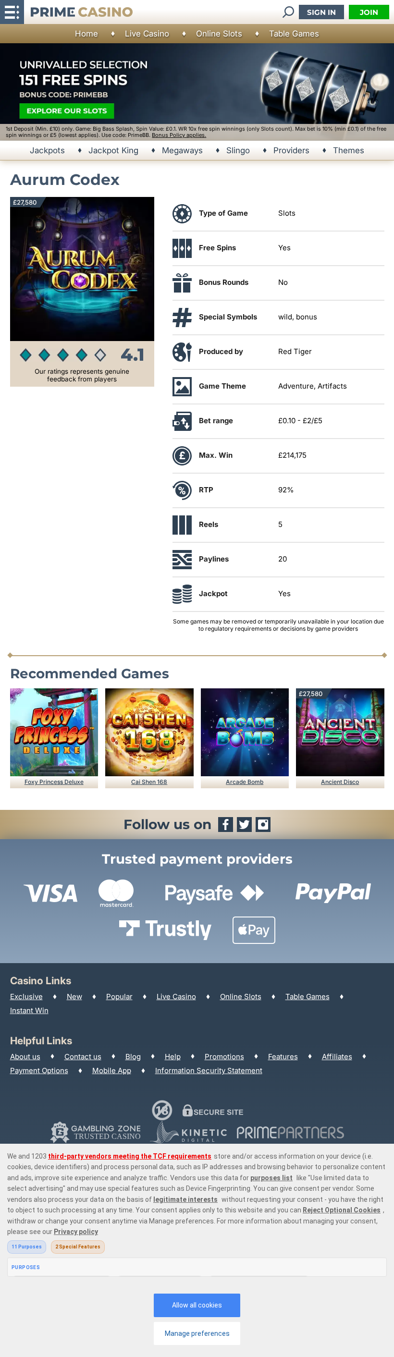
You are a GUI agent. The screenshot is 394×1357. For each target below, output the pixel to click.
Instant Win (29, 1010)
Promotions (224, 1056)
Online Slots (219, 33)
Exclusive (26, 996)
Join (369, 12)
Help (173, 1056)
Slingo (238, 150)
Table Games (294, 33)
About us (25, 1056)
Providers (291, 150)
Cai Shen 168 (149, 781)
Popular (119, 996)
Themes (348, 150)
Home (86, 33)
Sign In (321, 12)
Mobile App (111, 1070)
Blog (133, 1056)
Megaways (182, 150)
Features (283, 1056)
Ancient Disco (340, 781)
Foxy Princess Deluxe (54, 781)
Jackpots (47, 150)
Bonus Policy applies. (179, 135)
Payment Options (39, 1070)
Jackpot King (113, 150)
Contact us (82, 1056)
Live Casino (147, 33)
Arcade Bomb (244, 781)
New (74, 996)
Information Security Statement (208, 1070)
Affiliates (337, 1056)
